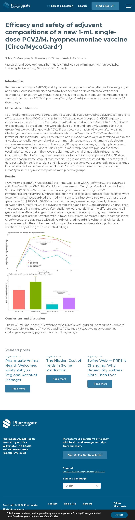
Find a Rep (102, 5)
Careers (87, 504)
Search (82, 6)
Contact (52, 504)
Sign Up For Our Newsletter (85, 455)
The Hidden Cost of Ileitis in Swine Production (63, 365)
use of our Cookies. (49, 516)
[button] (128, 6)
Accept (119, 514)
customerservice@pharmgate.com (84, 471)
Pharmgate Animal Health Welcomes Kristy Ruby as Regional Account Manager (22, 370)
